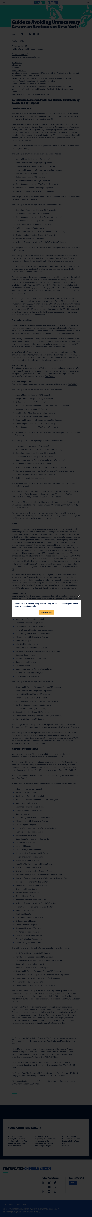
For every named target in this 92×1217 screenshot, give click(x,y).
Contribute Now (47, 612)
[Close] (78, 596)
